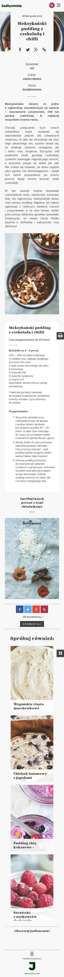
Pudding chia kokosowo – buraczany (24, 847)
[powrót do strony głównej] (11, 10)
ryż (32, 68)
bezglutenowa (32, 89)
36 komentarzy (32, 617)
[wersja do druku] (60, 335)
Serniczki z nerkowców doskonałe (25, 916)
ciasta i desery (32, 78)
